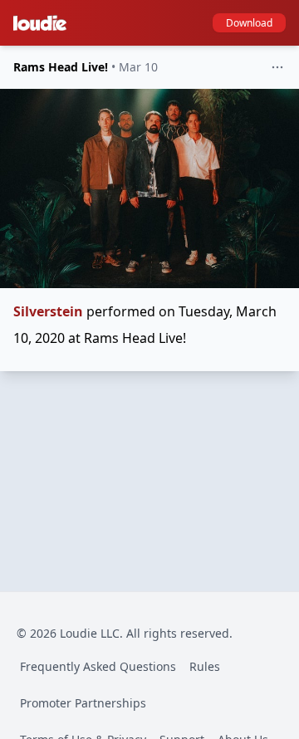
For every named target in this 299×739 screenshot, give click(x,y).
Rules (204, 666)
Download (249, 23)
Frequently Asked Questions (98, 666)
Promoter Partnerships (83, 703)
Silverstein (48, 311)
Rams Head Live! (60, 67)
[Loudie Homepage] (43, 23)
